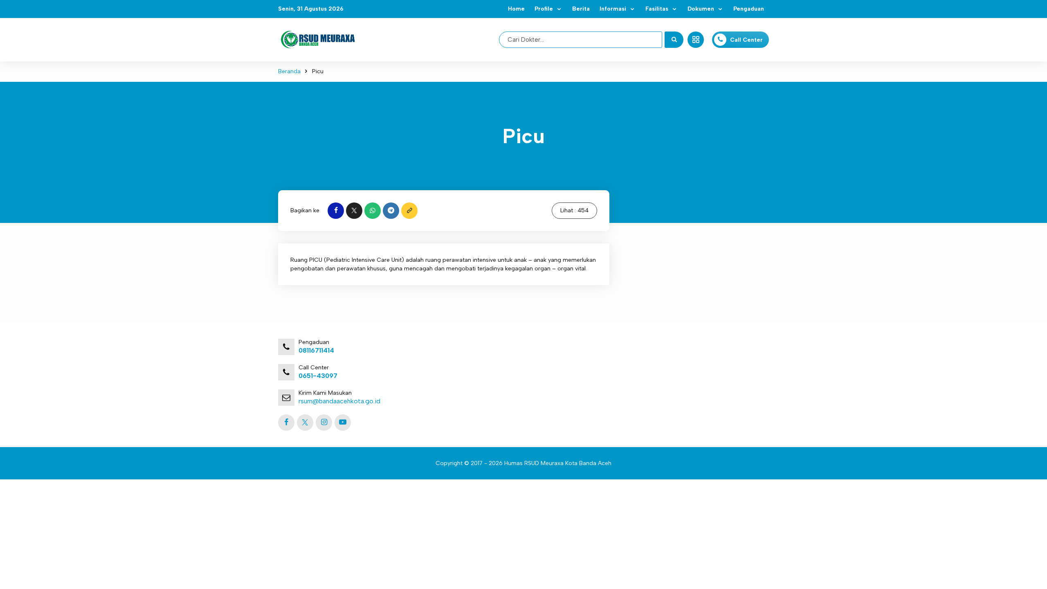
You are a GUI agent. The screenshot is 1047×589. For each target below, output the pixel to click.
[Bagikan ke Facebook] (336, 210)
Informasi (613, 8)
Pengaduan (748, 8)
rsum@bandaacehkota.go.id (339, 401)
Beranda (289, 71)
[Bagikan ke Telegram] (391, 210)
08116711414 (316, 350)
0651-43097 (318, 376)
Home (516, 8)
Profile (544, 8)
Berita (581, 8)
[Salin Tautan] (409, 210)
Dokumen (701, 8)
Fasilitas (656, 8)
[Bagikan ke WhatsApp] (372, 210)
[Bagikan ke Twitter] (354, 210)
